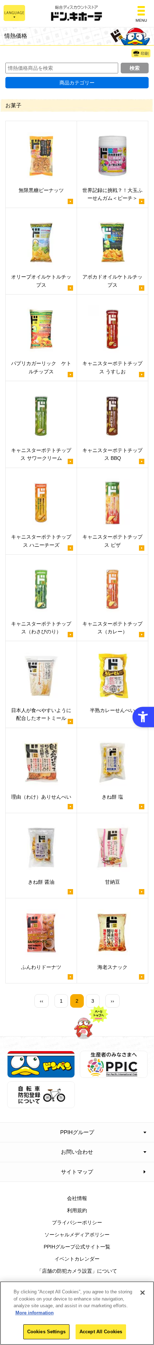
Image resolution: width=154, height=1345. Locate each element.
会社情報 (77, 1198)
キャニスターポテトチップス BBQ (112, 454)
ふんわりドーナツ (41, 967)
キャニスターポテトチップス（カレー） (112, 627)
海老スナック (112, 967)
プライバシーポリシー (77, 1222)
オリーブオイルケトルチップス (41, 280)
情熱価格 (15, 35)
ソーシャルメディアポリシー (77, 1234)
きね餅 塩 (112, 797)
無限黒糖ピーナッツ (41, 190)
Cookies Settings (46, 1331)
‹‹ (41, 1001)
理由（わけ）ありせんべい (41, 797)
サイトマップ (77, 1172)
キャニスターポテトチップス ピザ (112, 540)
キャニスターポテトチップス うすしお (112, 367)
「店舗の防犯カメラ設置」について (77, 1271)
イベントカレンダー (77, 1259)
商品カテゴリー (77, 82)
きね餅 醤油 (41, 882)
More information (34, 1312)
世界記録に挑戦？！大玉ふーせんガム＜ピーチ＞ (112, 194)
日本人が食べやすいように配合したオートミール (41, 714)
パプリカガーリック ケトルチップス (41, 367)
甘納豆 (112, 882)
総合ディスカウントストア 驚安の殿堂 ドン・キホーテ (77, 13)
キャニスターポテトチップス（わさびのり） (41, 627)
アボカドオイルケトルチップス (112, 280)
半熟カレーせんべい (112, 710)
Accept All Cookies (101, 1331)
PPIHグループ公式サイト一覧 (77, 1247)
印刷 (145, 53)
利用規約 (77, 1210)
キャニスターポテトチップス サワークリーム (41, 454)
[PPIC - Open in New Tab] (114, 1073)
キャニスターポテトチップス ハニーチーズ (41, 540)
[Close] (142, 1292)
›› (112, 1001)
